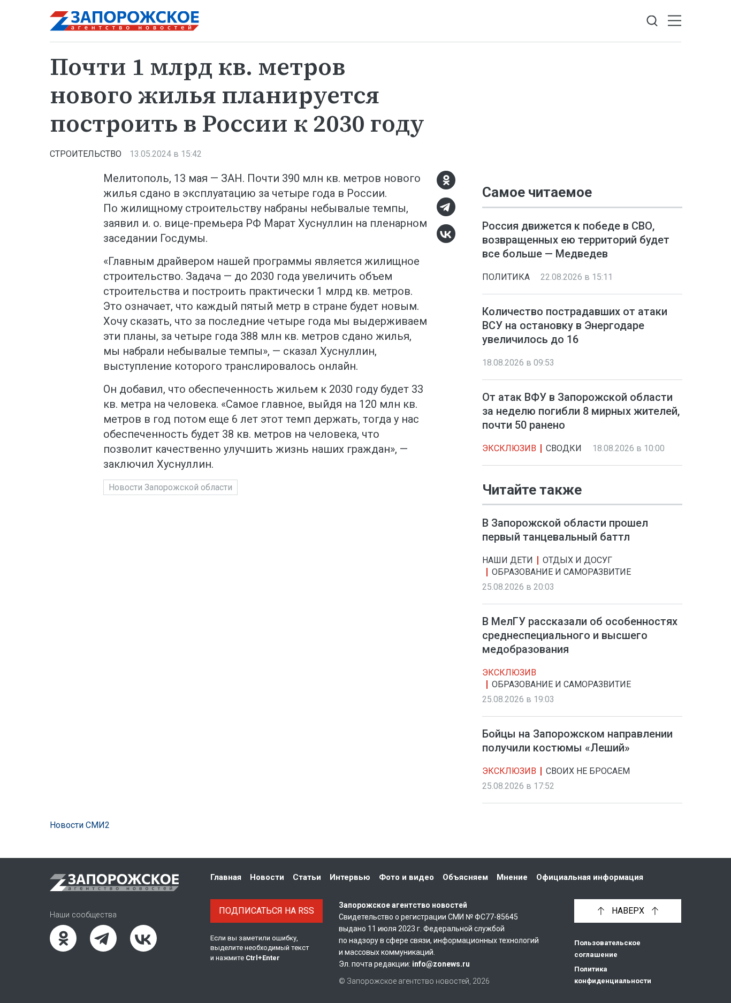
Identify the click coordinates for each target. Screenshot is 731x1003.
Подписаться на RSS (266, 911)
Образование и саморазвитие (561, 572)
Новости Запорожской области (170, 487)
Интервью (350, 877)
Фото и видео (406, 877)
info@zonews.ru (441, 964)
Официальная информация (589, 877)
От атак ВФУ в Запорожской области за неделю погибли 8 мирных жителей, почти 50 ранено (581, 411)
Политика (506, 277)
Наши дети (507, 560)
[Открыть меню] (674, 21)
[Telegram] (446, 206)
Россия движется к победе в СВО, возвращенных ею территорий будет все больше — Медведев (575, 239)
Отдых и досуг (577, 560)
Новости (267, 877)
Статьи (307, 877)
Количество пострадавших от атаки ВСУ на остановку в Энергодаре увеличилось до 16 (574, 325)
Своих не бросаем (588, 771)
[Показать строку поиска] (652, 21)
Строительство (85, 154)
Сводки (564, 448)
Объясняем (465, 877)
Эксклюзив (509, 448)
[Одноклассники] (446, 180)
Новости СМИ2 (80, 825)
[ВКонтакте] (446, 233)
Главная (225, 877)
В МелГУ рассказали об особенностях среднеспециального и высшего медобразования (579, 635)
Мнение (512, 877)
